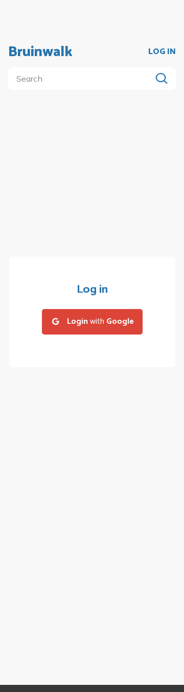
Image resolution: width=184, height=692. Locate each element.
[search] (81, 78)
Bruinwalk (40, 52)
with (100, 321)
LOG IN (162, 52)
